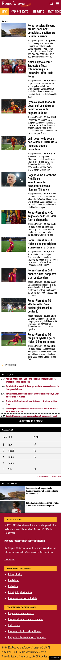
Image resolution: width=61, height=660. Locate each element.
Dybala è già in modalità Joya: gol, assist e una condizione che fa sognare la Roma (32, 387)
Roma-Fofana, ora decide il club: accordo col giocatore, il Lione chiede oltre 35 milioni (32, 395)
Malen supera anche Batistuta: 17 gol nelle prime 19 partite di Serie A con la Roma (32, 410)
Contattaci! (9, 559)
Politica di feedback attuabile (22, 598)
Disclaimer (13, 580)
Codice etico (14, 625)
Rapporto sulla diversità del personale (27, 637)
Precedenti (9, 364)
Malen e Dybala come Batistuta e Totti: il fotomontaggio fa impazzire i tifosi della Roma (31, 380)
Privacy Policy (15, 574)
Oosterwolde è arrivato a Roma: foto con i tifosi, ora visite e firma (31, 402)
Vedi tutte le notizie (30, 420)
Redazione (13, 586)
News (4, 11)
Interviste (38, 11)
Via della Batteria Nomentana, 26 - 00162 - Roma (25, 656)
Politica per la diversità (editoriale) (25, 631)
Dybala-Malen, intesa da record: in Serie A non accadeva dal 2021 (31, 417)
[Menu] (57, 3)
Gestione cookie (54, 658)
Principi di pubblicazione (20, 592)
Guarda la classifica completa (49, 476)
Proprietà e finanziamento (21, 613)
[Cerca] (51, 3)
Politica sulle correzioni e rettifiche (25, 619)
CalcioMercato (19, 11)
